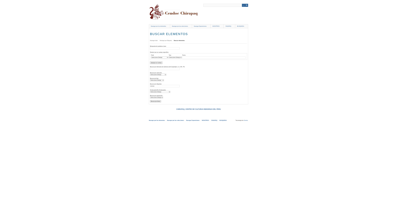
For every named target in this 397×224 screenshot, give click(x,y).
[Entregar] (246, 5)
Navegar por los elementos (158, 26)
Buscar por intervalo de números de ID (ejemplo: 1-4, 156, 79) (167, 67)
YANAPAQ (228, 26)
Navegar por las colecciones (180, 26)
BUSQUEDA (240, 26)
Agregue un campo (156, 62)
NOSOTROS (215, 26)
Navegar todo (154, 40)
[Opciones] (243, 5)
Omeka (246, 120)
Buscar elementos (179, 40)
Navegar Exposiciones (200, 26)
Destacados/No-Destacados (158, 90)
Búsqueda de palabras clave (158, 46)
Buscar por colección (156, 73)
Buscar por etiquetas (156, 84)
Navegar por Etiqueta (166, 40)
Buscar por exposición (156, 95)
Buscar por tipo (154, 78)
